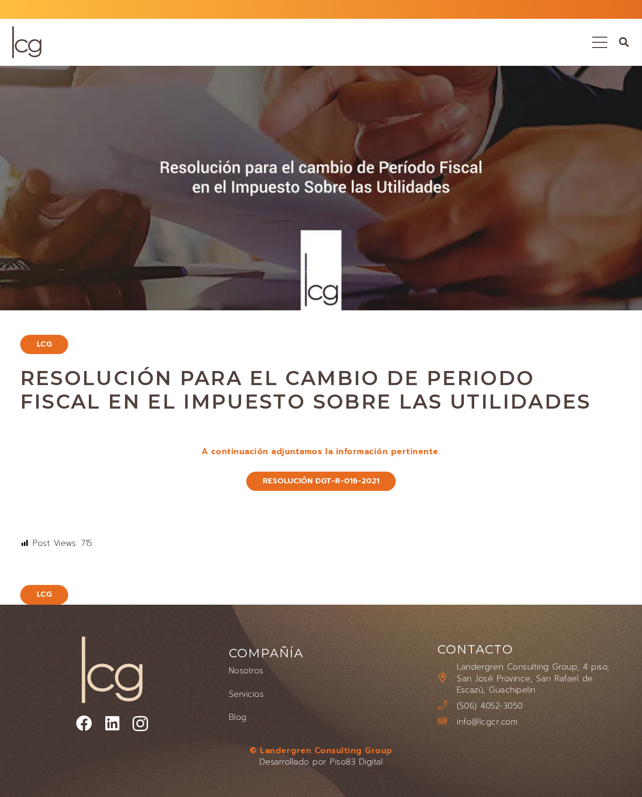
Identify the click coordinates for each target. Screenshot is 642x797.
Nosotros (246, 670)
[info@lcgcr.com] (447, 721)
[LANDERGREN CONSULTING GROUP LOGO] (26, 42)
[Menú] (599, 42)
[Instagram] (141, 724)
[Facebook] (84, 723)
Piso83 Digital (356, 762)
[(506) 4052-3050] (447, 705)
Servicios (246, 694)
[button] (624, 42)
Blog (238, 717)
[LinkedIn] (112, 723)
